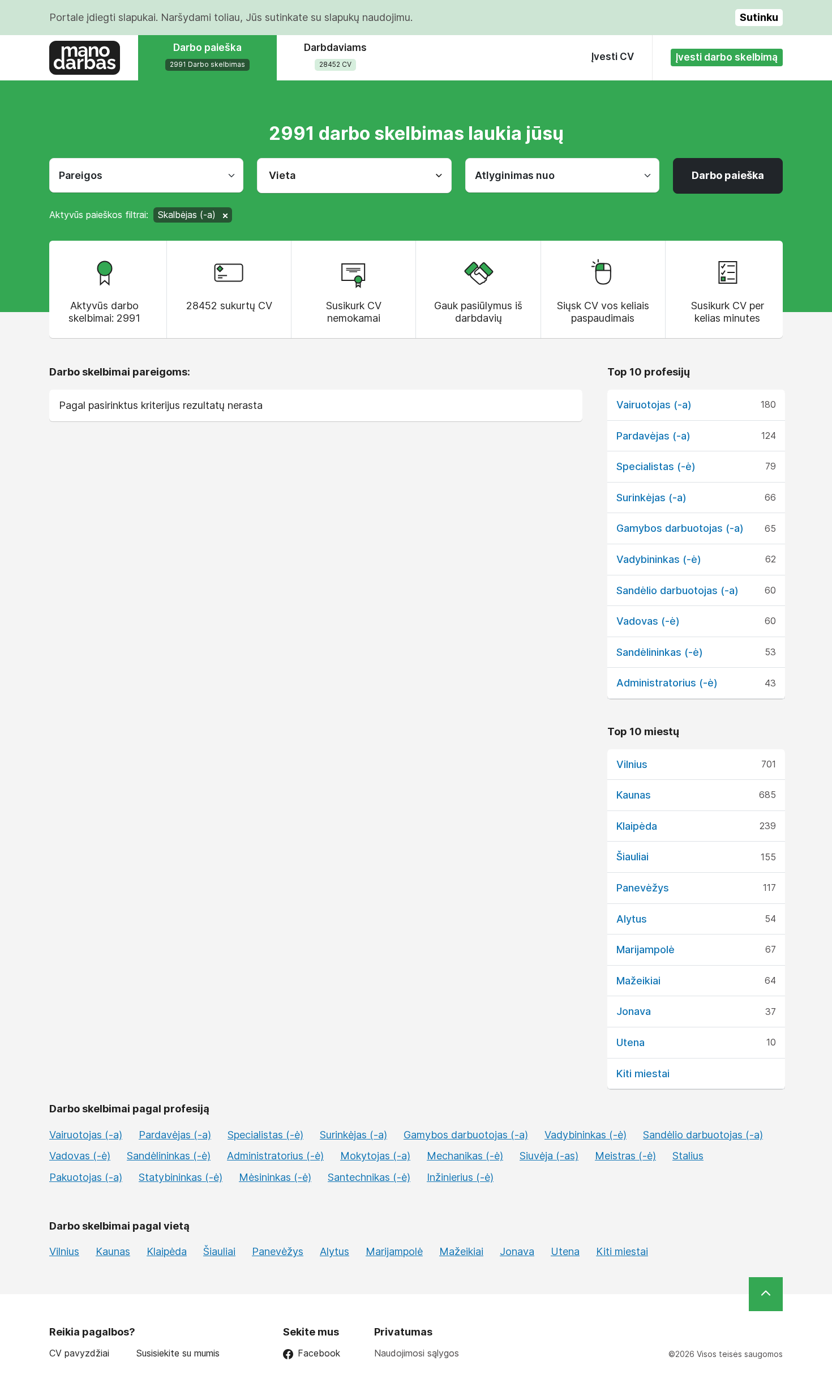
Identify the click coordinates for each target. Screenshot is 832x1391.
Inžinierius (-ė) (460, 1177)
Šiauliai (632, 857)
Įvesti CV (612, 56)
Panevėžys (642, 888)
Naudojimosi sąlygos (416, 1353)
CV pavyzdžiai (79, 1353)
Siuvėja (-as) (549, 1156)
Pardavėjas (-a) (653, 436)
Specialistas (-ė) (656, 466)
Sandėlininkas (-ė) (659, 652)
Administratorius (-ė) (667, 683)
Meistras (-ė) (625, 1156)
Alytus (631, 919)
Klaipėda (636, 826)
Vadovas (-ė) (648, 621)
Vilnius (631, 764)
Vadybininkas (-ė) (658, 559)
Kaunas (633, 795)
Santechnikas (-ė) (369, 1177)
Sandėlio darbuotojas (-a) (677, 590)
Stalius (688, 1156)
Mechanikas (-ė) (465, 1156)
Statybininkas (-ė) (180, 1177)
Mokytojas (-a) (375, 1156)
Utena (630, 1042)
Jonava (633, 1011)
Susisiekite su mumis (178, 1353)
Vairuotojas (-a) (654, 405)
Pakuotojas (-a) (85, 1177)
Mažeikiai (638, 981)
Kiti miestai (643, 1073)
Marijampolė (645, 949)
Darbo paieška (728, 175)
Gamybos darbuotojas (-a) (680, 528)
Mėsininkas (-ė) (275, 1177)
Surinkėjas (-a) (651, 498)
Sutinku (759, 17)
